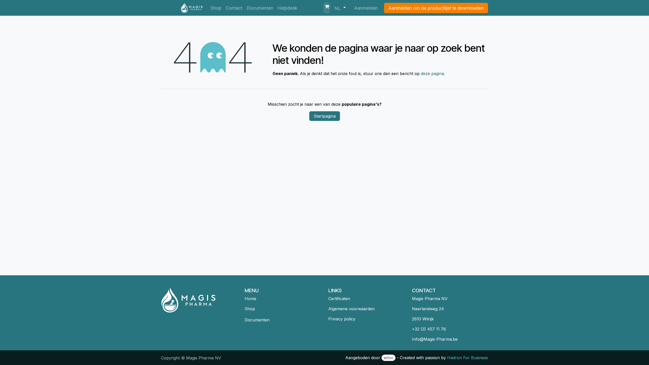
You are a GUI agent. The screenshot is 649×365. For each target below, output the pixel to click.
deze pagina (432, 73)
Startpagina (325, 116)
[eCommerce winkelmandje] (326, 8)
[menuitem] (216, 8)
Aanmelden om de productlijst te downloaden (436, 8)
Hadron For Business (467, 357)
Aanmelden (366, 8)
